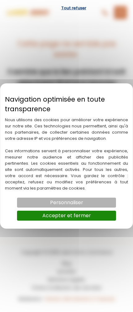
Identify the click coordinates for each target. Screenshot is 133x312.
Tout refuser (73, 8)
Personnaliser (66, 202)
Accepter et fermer (66, 215)
